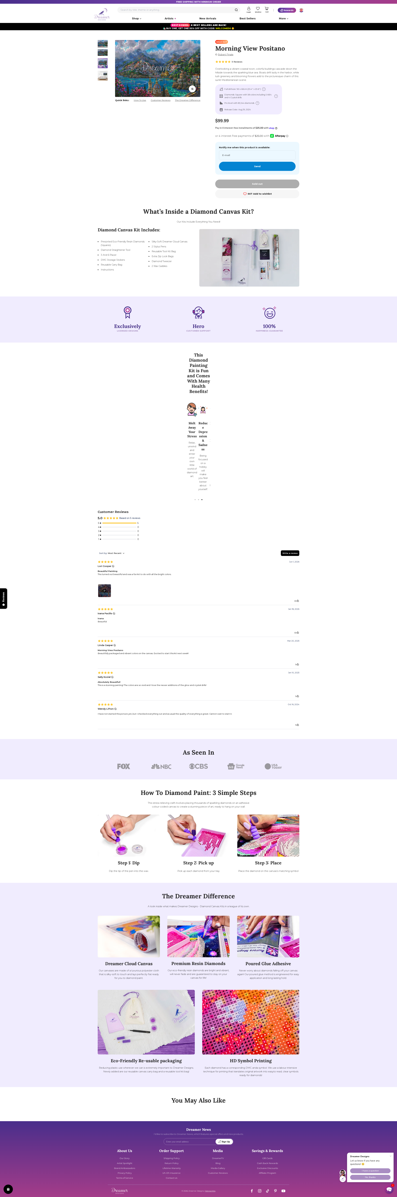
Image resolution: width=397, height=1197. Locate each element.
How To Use (140, 100)
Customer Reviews (160, 100)
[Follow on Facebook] (252, 1191)
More (282, 18)
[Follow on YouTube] (283, 1191)
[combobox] (178, 10)
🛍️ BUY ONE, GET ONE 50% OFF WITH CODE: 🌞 (198, 27)
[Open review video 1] (104, 590)
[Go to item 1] (103, 44)
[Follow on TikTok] (267, 1191)
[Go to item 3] (103, 63)
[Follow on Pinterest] (275, 1191)
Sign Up (226, 1142)
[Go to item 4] (103, 76)
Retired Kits (210, 1191)
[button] (389, 1189)
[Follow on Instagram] (260, 1191)
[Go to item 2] (103, 53)
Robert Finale (225, 54)
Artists (169, 18)
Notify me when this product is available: (244, 147)
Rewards (289, 10)
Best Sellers (248, 18)
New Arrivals (207, 18)
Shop (135, 18)
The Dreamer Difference (187, 100)
